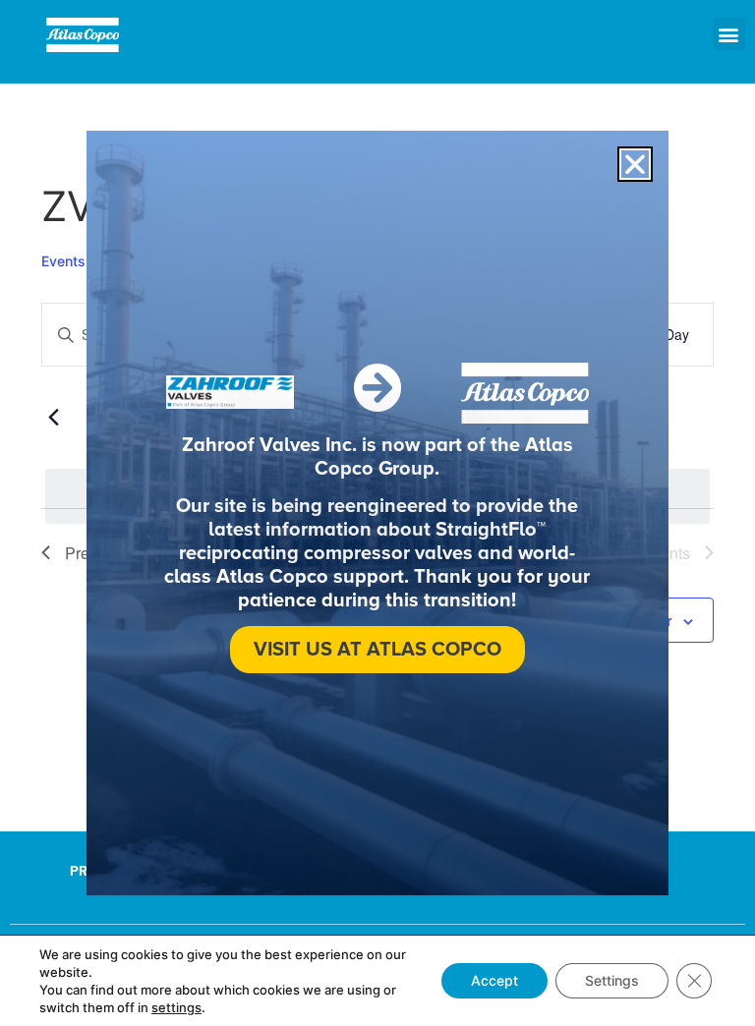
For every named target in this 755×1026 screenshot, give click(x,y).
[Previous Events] (53, 417)
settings (176, 1007)
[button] (729, 34)
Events (63, 261)
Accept (494, 980)
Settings (612, 980)
